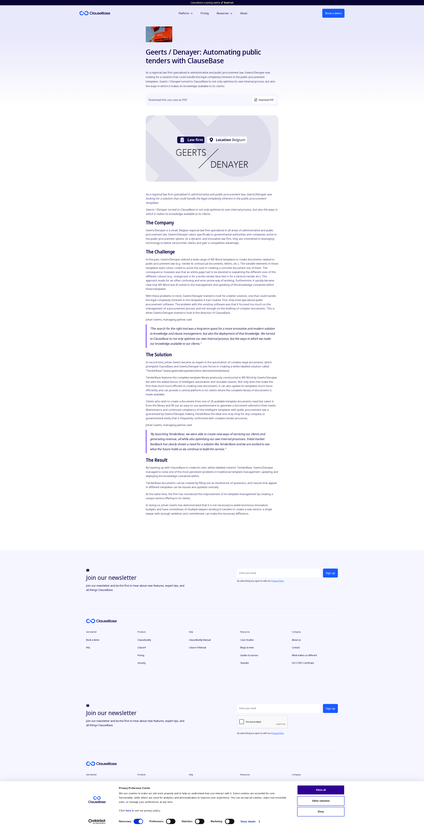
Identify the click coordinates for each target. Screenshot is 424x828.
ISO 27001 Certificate (303, 662)
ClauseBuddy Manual (200, 639)
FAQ (88, 647)
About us (296, 639)
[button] (186, 13)
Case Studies (247, 639)
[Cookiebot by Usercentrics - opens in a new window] (96, 821)
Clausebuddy (144, 639)
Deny (321, 811)
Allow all (321, 789)
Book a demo (333, 13)
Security (141, 662)
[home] (112, 13)
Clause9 (141, 647)
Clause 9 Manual (197, 647)
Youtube (244, 662)
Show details (248, 821)
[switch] (170, 821)
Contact (296, 647)
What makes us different (304, 655)
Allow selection (321, 800)
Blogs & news (247, 647)
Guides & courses (249, 655)
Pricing (140, 655)
